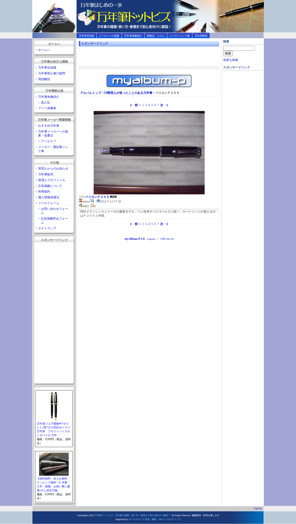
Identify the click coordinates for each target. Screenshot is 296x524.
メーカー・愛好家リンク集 (53, 149)
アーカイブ (48, 141)
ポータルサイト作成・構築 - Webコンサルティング (155, 519)
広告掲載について (50, 186)
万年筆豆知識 (86, 35)
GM (167, 238)
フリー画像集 (47, 108)
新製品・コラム (156, 35)
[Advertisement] (53, 312)
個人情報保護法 (48, 197)
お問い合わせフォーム (54, 211)
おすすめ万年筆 (48, 125)
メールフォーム (48, 203)
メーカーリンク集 (180, 35)
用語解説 (44, 79)
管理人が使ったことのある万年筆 (129, 93)
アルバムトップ (90, 93)
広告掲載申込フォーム (54, 220)
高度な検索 (230, 60)
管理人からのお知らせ (53, 168)
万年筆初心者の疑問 (51, 73)
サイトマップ (47, 228)
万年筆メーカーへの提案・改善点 (53, 133)
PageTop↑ (258, 508)
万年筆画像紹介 (133, 35)
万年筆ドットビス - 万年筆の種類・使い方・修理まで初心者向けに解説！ (133, 515)
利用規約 (44, 191)
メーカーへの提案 (109, 35)
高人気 (45, 102)
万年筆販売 (201, 35)
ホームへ (44, 50)
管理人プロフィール (51, 180)
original (151, 239)
